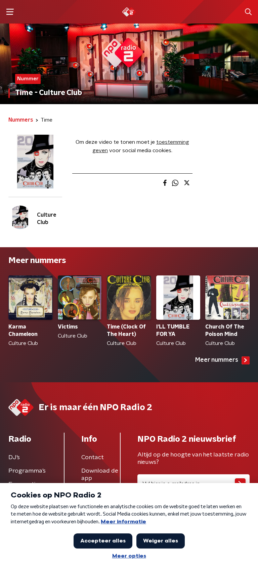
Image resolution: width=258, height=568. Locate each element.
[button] (9, 12)
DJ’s (14, 457)
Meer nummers (216, 360)
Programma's (27, 471)
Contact (92, 457)
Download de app (99, 474)
